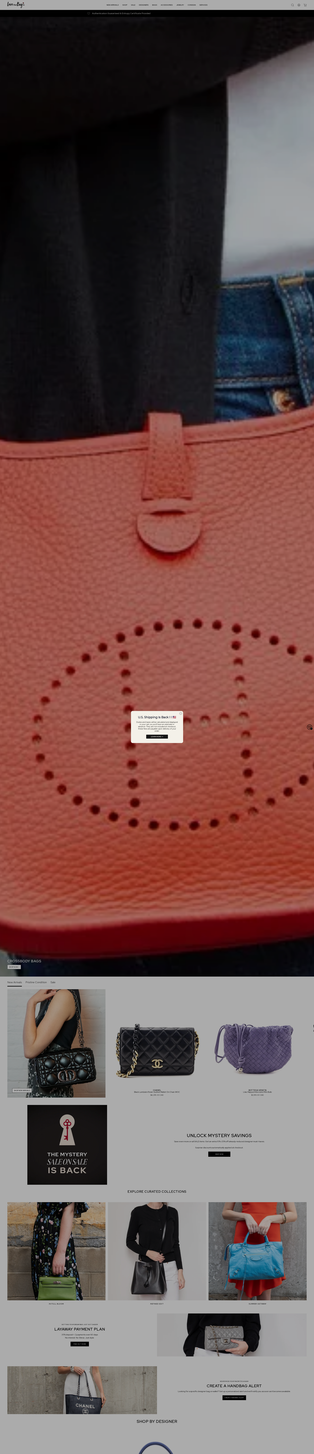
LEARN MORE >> (157, 736)
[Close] (180, 713)
